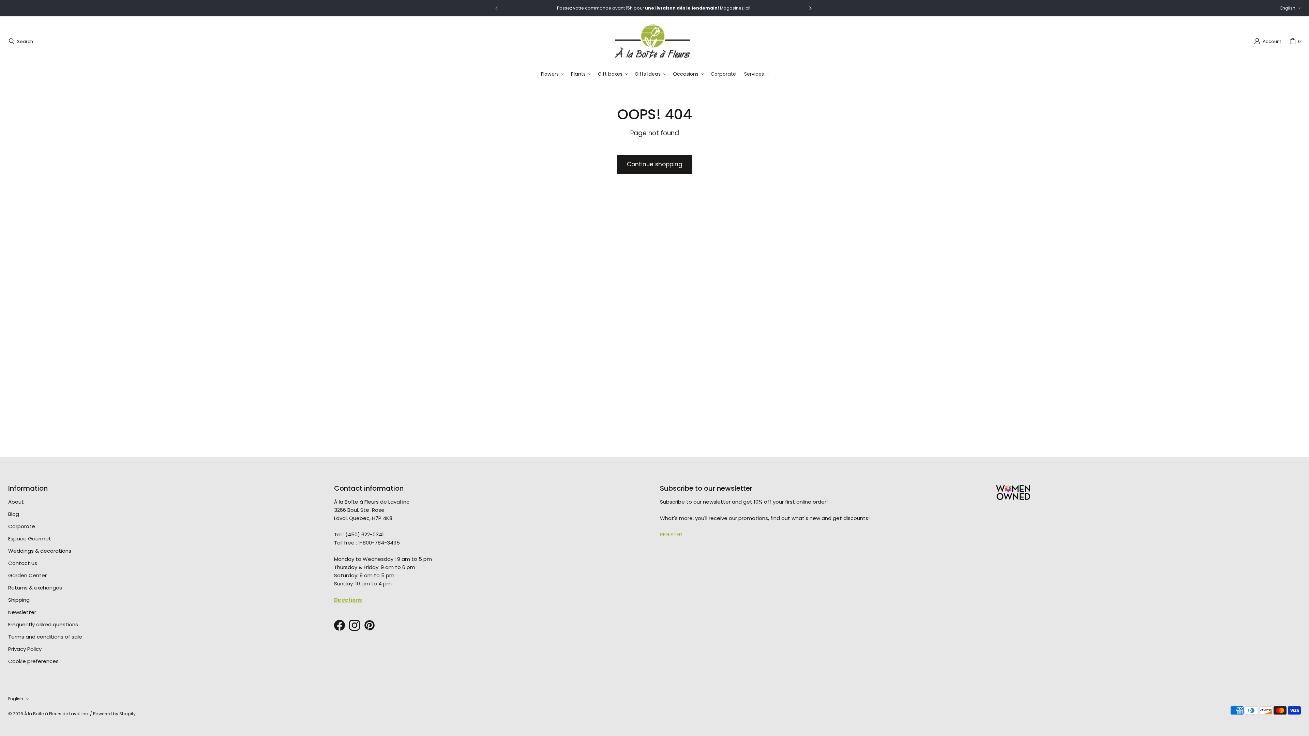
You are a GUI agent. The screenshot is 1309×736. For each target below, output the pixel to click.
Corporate (21, 526)
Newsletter (22, 612)
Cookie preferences (33, 661)
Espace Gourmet (29, 538)
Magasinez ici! (735, 8)
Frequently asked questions (43, 624)
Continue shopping (654, 164)
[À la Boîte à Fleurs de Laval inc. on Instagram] (354, 625)
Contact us (22, 563)
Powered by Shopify (114, 714)
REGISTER (671, 534)
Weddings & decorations (39, 550)
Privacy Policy (25, 649)
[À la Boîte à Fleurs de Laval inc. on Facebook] (339, 625)
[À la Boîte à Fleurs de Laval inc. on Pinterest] (369, 625)
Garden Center (27, 575)
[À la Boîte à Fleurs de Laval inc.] (652, 41)
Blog (13, 514)
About (16, 501)
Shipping (19, 599)
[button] (552, 74)
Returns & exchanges (35, 587)
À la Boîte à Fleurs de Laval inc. (56, 714)
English (1287, 8)
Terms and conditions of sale (45, 636)
